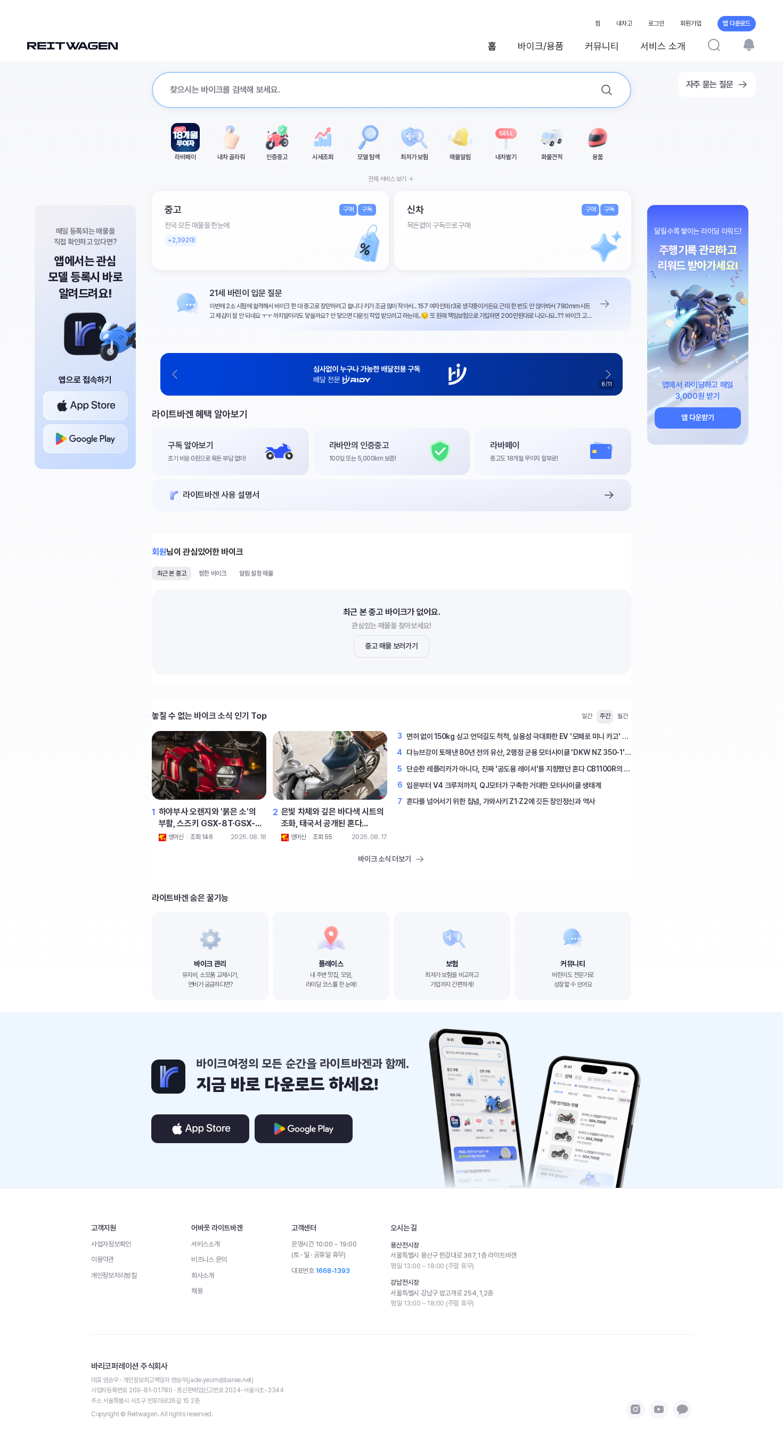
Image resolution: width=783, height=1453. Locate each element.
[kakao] (682, 1409)
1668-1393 (333, 1271)
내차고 (624, 23)
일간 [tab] (587, 716)
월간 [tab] (622, 716)
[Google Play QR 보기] (85, 438)
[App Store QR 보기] (85, 405)
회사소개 (202, 1275)
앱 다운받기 (697, 417)
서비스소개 (205, 1244)
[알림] (749, 45)
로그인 (656, 23)
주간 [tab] (605, 716)
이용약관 (102, 1259)
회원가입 (691, 23)
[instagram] (635, 1409)
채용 (196, 1291)
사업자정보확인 (111, 1244)
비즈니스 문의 (209, 1259)
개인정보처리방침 (114, 1275)
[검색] (714, 45)
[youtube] (658, 1409)
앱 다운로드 (737, 23)
